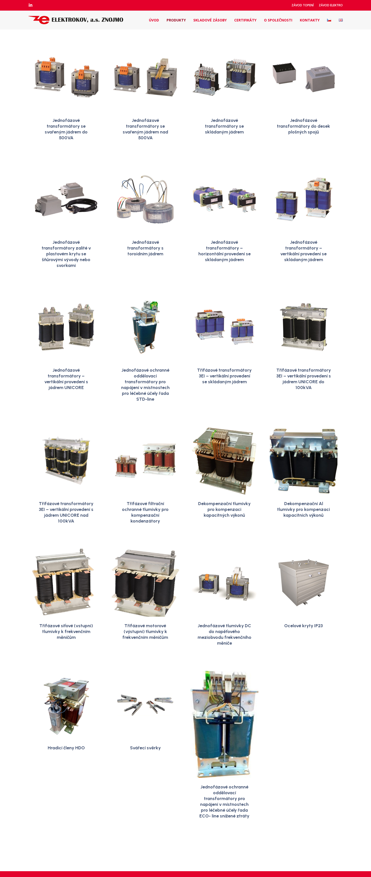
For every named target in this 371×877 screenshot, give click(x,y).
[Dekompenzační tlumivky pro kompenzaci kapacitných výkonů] (224, 461)
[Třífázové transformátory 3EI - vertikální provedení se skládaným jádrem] (224, 327)
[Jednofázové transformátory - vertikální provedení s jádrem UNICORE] (66, 327)
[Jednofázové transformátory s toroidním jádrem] (145, 199)
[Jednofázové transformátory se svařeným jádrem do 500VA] (66, 77)
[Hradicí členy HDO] (66, 705)
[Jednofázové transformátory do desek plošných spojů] (304, 77)
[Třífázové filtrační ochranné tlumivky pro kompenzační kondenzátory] (145, 461)
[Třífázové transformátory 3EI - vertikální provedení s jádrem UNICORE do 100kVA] (304, 327)
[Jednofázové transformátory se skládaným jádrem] (224, 77)
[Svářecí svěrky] (145, 705)
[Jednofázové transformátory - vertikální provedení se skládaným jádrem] (304, 199)
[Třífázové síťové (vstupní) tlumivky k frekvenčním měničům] (66, 583)
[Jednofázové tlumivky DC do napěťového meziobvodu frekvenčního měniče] (224, 583)
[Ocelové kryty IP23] (304, 583)
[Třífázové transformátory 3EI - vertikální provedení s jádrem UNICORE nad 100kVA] (66, 461)
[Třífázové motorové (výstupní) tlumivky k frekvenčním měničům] (145, 583)
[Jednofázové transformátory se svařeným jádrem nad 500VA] (145, 77)
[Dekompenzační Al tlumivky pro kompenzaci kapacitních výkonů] (304, 461)
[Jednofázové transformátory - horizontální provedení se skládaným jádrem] (224, 199)
